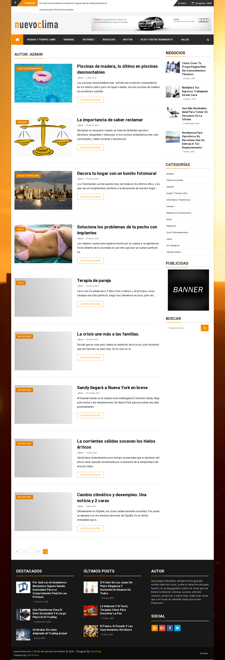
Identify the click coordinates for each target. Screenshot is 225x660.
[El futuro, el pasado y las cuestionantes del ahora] (91, 630)
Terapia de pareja (94, 280)
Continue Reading (90, 99)
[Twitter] (177, 628)
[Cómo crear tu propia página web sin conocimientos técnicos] (173, 67)
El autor (182, 3)
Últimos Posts (99, 571)
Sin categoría (24, 336)
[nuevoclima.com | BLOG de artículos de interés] (17, 39)
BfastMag (95, 651)
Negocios (109, 39)
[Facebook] (170, 628)
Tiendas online (174, 252)
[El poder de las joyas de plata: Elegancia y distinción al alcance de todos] (91, 587)
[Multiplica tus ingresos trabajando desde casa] (173, 91)
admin (80, 77)
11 (39, 551)
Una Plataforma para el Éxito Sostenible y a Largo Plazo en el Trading (49, 613)
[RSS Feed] (155, 628)
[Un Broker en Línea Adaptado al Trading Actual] (23, 634)
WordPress (33, 655)
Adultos (170, 174)
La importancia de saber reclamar (110, 119)
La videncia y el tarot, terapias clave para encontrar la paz (114, 610)
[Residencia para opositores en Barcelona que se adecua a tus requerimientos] (173, 137)
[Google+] (162, 628)
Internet (89, 39)
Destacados (29, 571)
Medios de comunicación (179, 213)
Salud (185, 39)
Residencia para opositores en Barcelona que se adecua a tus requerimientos (193, 140)
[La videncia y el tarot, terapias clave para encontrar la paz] (91, 610)
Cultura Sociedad (175, 180)
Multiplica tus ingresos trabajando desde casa (195, 91)
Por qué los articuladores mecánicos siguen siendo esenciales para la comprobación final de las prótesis (50, 590)
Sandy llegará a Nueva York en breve (112, 387)
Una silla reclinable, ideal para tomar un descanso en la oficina (195, 114)
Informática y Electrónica (179, 200)
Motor (128, 39)
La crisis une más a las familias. (108, 334)
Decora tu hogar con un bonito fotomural (116, 173)
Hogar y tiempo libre (41, 39)
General (69, 39)
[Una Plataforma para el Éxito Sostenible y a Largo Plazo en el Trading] (23, 614)
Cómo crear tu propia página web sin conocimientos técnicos (194, 69)
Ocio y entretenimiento (157, 39)
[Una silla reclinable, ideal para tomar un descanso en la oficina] (173, 112)
